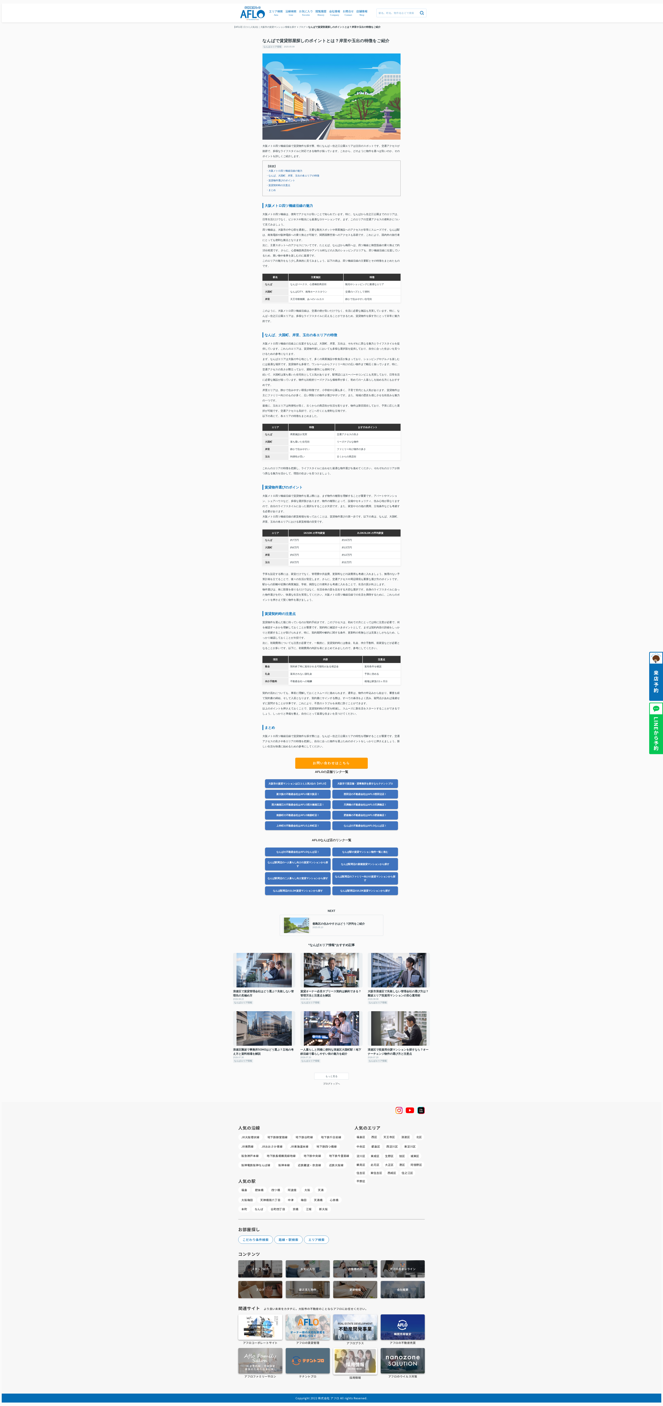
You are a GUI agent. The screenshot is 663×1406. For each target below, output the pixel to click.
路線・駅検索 (288, 1239)
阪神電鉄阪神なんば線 (255, 1165)
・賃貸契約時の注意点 (278, 185)
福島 (244, 1190)
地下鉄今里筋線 (339, 1156)
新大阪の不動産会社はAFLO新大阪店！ (297, 794)
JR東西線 (247, 1146)
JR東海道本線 (299, 1146)
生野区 (389, 1156)
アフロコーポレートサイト (260, 1343)
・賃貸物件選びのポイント (280, 180)
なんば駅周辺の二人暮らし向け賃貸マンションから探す (298, 878)
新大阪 (323, 1209)
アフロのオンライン (403, 1269)
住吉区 (361, 1173)
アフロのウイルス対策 (402, 1376)
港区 (402, 1165)
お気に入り (308, 1269)
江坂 (309, 1209)
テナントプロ (307, 1376)
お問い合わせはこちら (331, 763)
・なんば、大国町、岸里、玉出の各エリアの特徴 (292, 175)
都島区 (375, 1146)
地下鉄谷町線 (304, 1137)
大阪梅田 (247, 1200)
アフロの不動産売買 (403, 1343)
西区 (374, 1137)
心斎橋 (334, 1200)
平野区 (361, 1181)
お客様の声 (355, 1269)
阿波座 (292, 1190)
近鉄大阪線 (336, 1165)
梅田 (304, 1200)
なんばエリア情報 (272, 46)
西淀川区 (392, 1146)
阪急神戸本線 (250, 1156)
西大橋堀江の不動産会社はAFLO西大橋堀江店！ (298, 804)
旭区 (402, 1156)
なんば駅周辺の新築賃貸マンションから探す (365, 864)
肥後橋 (259, 1190)
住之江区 (407, 1173)
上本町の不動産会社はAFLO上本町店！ (297, 825)
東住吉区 (376, 1173)
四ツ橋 (275, 1190)
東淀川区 (410, 1146)
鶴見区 (361, 1165)
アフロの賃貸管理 (307, 1343)
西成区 (392, 1173)
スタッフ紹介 (260, 1269)
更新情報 (355, 1290)
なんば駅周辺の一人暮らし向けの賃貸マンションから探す (298, 864)
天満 (321, 1190)
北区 (419, 1137)
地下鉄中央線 (312, 1156)
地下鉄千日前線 (331, 1137)
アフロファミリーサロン (260, 1376)
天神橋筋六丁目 (270, 1200)
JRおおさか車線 (272, 1146)
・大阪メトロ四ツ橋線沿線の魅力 (284, 170)
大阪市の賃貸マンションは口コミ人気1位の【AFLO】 (297, 783)
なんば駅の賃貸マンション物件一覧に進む (365, 851)
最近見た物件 (307, 1290)
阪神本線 (284, 1165)
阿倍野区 (416, 1165)
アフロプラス (355, 1343)
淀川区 (361, 1156)
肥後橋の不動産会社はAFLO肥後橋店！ (365, 815)
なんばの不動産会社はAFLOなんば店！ (365, 825)
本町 (244, 1209)
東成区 (375, 1156)
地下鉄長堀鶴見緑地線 (281, 1156)
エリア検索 (316, 1239)
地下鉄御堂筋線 (277, 1137)
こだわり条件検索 (256, 1239)
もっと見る (331, 1076)
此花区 (375, 1165)
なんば (259, 1209)
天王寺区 (389, 1137)
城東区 (415, 1156)
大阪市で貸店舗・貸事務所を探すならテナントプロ (365, 783)
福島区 (361, 1137)
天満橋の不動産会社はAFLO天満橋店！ (365, 804)
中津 (291, 1200)
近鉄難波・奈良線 (309, 1165)
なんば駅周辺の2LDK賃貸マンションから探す (365, 890)
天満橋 (318, 1200)
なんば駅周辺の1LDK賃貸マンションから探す (298, 890)
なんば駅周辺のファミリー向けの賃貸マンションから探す (365, 878)
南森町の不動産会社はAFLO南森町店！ (297, 815)
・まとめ (271, 190)
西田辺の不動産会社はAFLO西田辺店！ (365, 794)
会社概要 (403, 1290)
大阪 (307, 1190)
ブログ (260, 1290)
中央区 (361, 1146)
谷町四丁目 (278, 1209)
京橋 (296, 1209)
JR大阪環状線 (250, 1137)
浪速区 (405, 1137)
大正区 (389, 1165)
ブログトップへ (331, 1083)
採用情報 (355, 1377)
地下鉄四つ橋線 (326, 1146)
